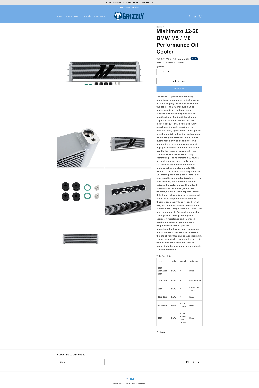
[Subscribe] (101, 362)
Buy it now (179, 89)
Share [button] (162, 332)
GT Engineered (124, 383)
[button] (73, 16)
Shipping (160, 62)
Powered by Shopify (138, 383)
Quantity (160, 67)
